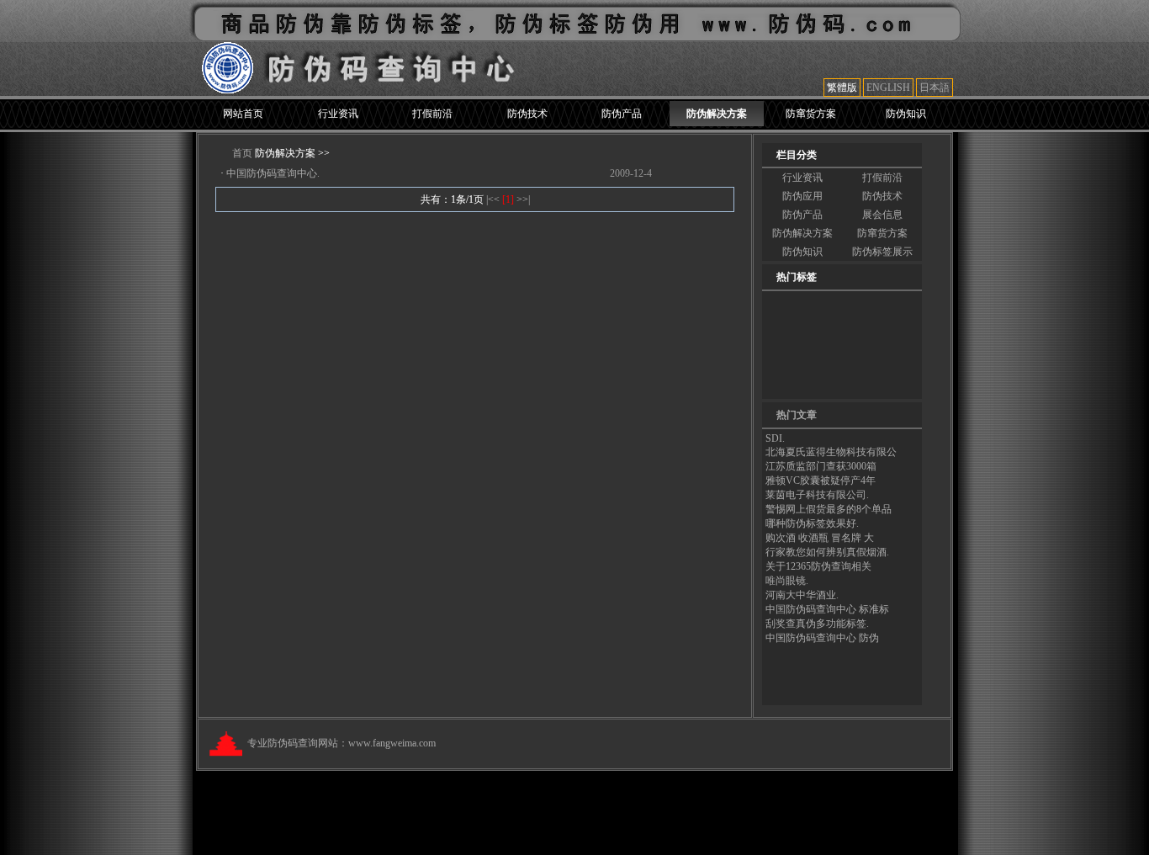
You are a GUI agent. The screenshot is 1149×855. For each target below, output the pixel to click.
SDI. (775, 438)
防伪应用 (802, 196)
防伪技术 (527, 113)
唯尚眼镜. (786, 581)
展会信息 (882, 214)
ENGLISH (888, 87)
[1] (508, 199)
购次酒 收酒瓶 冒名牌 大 (819, 538)
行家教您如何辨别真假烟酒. (827, 552)
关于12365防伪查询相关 (818, 566)
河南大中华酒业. (802, 595)
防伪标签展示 (882, 252)
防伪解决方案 (716, 113)
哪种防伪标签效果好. (812, 523)
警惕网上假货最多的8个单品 (828, 509)
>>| (523, 199)
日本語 (934, 87)
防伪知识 (906, 113)
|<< (494, 199)
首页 (242, 153)
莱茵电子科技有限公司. (817, 495)
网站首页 (243, 113)
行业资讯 (338, 113)
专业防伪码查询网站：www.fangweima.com (341, 743)
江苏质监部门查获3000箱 (820, 466)
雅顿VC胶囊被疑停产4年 (820, 480)
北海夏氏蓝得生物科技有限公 (831, 452)
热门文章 (796, 415)
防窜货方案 (811, 113)
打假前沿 (432, 113)
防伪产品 (621, 113)
